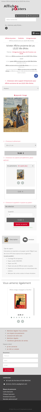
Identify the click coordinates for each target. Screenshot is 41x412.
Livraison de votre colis (14, 336)
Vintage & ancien (31, 38)
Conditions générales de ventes (17, 341)
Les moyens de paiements (15, 333)
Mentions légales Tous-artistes (17, 331)
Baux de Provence (28, 52)
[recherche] (6, 28)
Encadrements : (17, 166)
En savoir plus (22, 166)
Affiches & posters (10, 38)
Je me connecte (12, 347)
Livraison (31, 239)
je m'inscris (8, 370)
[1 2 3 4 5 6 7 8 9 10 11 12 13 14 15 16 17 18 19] (20, 215)
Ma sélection (9, 206)
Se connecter (21, 16)
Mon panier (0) (34, 16)
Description (14, 239)
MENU (37, 33)
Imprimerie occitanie (26, 409)
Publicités (21, 38)
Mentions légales (12, 338)
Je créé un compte (13, 349)
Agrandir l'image (21, 95)
